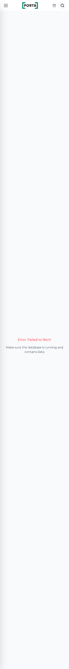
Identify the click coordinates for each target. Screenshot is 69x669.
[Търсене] (62, 5)
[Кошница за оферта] (54, 5)
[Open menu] (6, 5)
